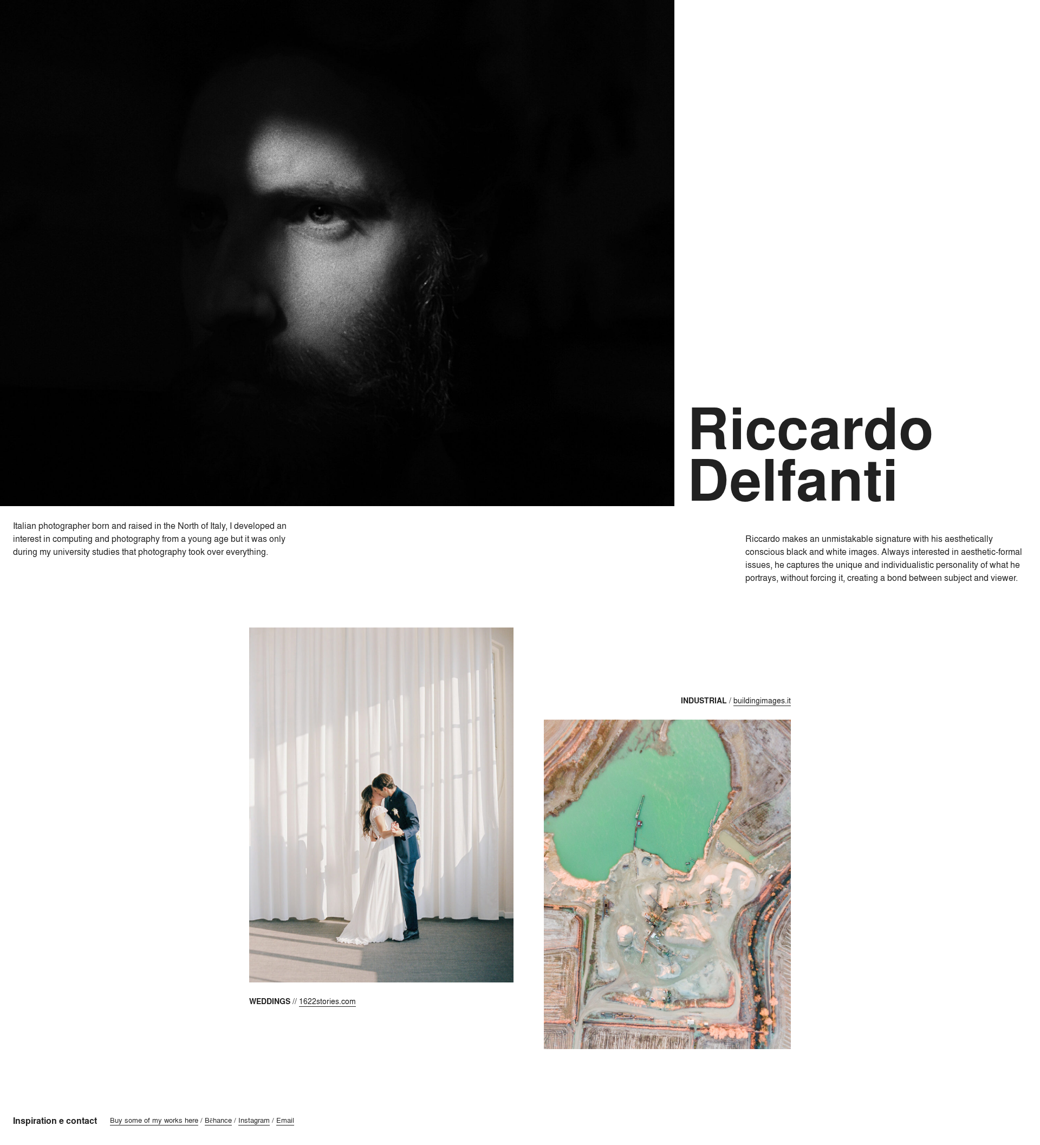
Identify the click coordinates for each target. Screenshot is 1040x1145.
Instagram (254, 1120)
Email (285, 1120)
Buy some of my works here (154, 1120)
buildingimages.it (762, 700)
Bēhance (218, 1120)
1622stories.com (327, 1001)
